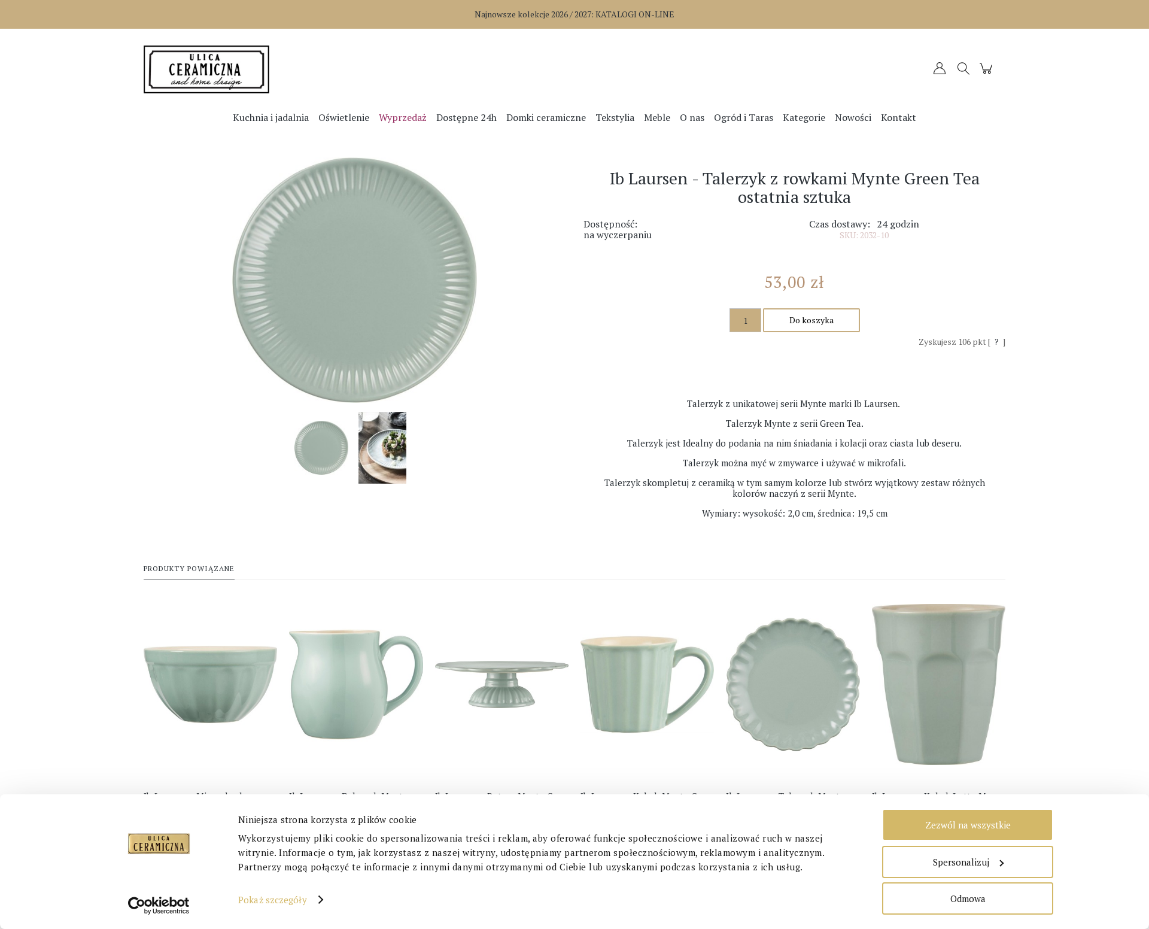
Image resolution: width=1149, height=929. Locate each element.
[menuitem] (271, 117)
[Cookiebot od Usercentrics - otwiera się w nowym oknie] (159, 906)
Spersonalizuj (961, 862)
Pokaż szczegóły (272, 900)
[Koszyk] (987, 74)
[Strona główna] (251, 69)
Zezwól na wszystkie (968, 825)
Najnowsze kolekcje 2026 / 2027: (574, 14)
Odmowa (968, 898)
